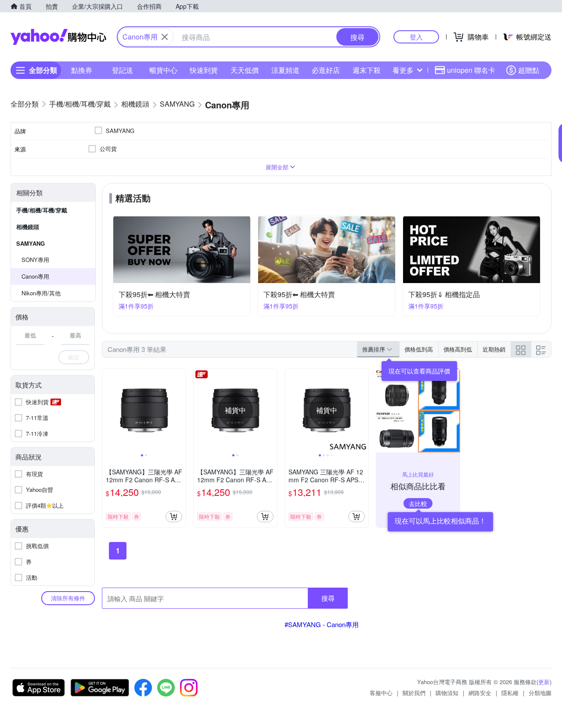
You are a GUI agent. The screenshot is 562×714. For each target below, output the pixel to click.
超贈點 (528, 70)
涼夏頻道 (285, 70)
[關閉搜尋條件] (164, 37)
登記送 (122, 70)
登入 (416, 36)
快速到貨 (204, 70)
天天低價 (245, 70)
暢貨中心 (163, 70)
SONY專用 (35, 259)
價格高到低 (457, 349)
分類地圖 (540, 693)
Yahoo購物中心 (58, 36)
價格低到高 (418, 349)
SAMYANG (30, 243)
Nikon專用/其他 (41, 293)
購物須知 (447, 693)
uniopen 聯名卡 (471, 70)
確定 (73, 357)
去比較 (418, 503)
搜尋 (328, 598)
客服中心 (381, 693)
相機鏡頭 (27, 226)
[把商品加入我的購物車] (174, 516)
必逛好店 (326, 70)
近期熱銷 (494, 349)
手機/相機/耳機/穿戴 (41, 210)
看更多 (403, 70)
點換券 (81, 70)
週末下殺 (367, 70)
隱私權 (510, 693)
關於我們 (414, 693)
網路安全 (479, 693)
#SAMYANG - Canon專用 (322, 624)
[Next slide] (180, 410)
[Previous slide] (108, 410)
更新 (544, 682)
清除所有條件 (68, 598)
